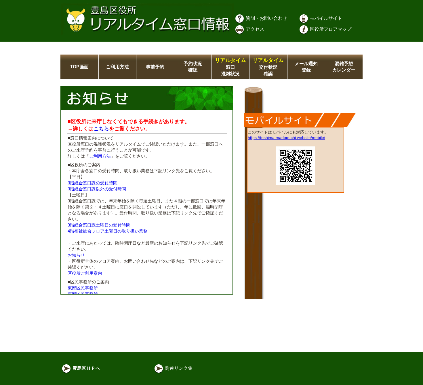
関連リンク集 (178, 368)
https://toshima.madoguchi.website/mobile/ (286, 137)
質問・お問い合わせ (266, 18)
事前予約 (155, 66)
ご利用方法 (117, 66)
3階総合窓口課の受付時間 (92, 182)
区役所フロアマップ (330, 29)
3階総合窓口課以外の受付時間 (97, 188)
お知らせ (76, 255)
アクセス (254, 29)
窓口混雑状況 (230, 67)
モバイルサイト (325, 18)
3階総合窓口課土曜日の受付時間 (99, 225)
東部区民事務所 (83, 287)
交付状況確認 (268, 67)
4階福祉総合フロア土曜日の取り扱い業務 (108, 231)
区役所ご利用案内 (85, 273)
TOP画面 (79, 66)
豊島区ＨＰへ (85, 368)
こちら (101, 128)
